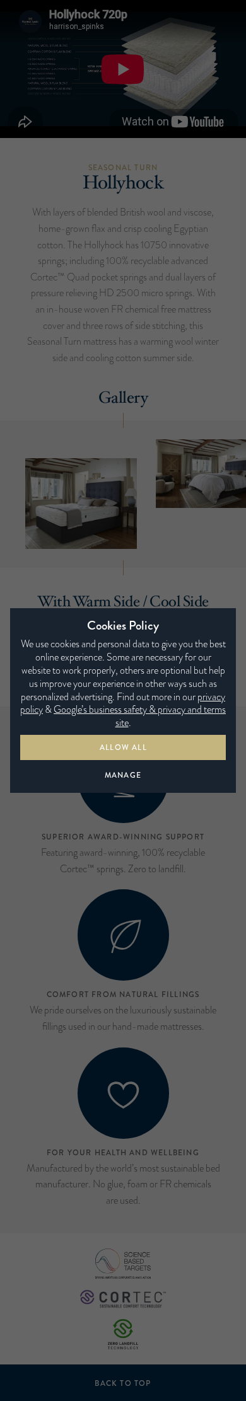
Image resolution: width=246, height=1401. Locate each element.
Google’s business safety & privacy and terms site (140, 716)
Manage (123, 775)
